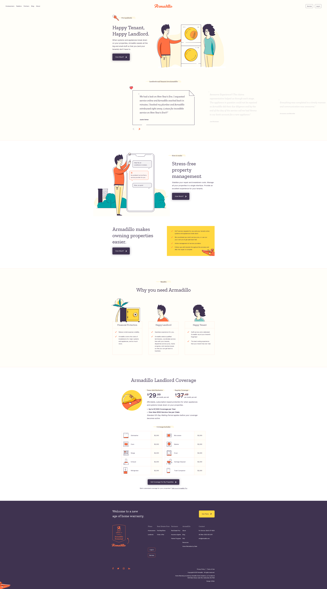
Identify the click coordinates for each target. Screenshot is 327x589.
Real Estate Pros (175, 530)
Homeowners (10, 6)
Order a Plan (160, 534)
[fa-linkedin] (129, 568)
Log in (318, 6)
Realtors (19, 6)
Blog (32, 6)
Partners (26, 6)
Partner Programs (176, 538)
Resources (185, 542)
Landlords (150, 534)
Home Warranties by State (189, 546)
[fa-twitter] (118, 568)
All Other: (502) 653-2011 (205, 534)
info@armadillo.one (204, 538)
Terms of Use (211, 569)
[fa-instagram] (124, 568)
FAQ (183, 538)
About (38, 6)
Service (309, 6)
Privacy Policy (201, 569)
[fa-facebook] (113, 568)
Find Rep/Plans (161, 530)
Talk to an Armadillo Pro (179, 488)
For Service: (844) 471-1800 (207, 530)
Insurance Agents (176, 534)
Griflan (213, 581)
